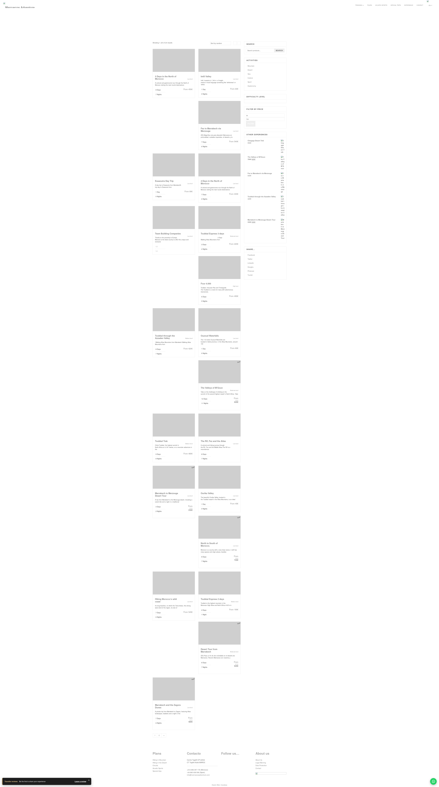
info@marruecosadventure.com (198, 775)
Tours (369, 5)
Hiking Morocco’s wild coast (166, 600)
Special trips (396, 5)
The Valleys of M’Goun (212, 387)
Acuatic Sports (381, 5)
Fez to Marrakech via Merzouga (211, 129)
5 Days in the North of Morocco (165, 77)
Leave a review (80, 781)
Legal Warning (261, 762)
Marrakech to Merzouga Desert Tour (166, 494)
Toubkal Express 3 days (212, 233)
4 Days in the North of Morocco (211, 182)
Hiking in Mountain (159, 760)
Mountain (251, 66)
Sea (249, 74)
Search (279, 50)
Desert (250, 70)
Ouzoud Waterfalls (210, 335)
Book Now (186, 93)
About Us (259, 760)
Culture (250, 78)
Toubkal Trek (161, 441)
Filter (251, 124)
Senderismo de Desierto (219, 373)
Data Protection (261, 765)
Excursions (219, 61)
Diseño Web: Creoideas (219, 785)
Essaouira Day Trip (164, 180)
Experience (408, 5)
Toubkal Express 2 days (212, 599)
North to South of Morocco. (209, 544)
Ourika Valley (207, 493)
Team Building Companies (168, 233)
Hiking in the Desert (160, 762)
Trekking (359, 5)
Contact (420, 5)
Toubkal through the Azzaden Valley (165, 337)
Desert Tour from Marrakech (209, 650)
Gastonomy (252, 86)
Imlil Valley (206, 76)
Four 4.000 (206, 283)
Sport (250, 82)
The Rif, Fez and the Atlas (213, 441)
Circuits (155, 765)
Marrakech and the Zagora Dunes (168, 706)
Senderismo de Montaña (219, 218)
